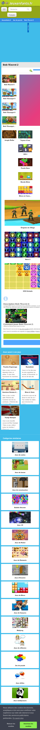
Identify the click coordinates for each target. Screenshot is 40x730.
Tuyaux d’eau (25, 136)
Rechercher (30, 9)
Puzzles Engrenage (10, 367)
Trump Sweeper (10, 417)
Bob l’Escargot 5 (9, 95)
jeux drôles (31, 331)
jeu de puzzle (24, 329)
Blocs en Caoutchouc (25, 192)
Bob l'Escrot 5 (9, 81)
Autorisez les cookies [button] (28, 725)
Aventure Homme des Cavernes (10, 392)
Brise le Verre (30, 392)
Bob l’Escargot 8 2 (9, 122)
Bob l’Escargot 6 (9, 108)
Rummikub (30, 367)
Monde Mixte (25, 178)
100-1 (25, 150)
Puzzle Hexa (25, 164)
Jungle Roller (9, 136)
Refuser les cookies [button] (11, 725)
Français (12, 15)
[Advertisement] (20, 41)
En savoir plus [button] (18, 718)
